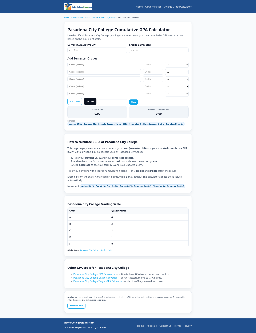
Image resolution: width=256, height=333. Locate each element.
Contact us (165, 325)
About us (152, 325)
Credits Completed (140, 44)
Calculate (90, 101)
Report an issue (76, 305)
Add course (75, 101)
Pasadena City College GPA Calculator (94, 274)
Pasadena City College (106, 17)
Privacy (188, 325)
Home (139, 6)
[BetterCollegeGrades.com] (78, 6)
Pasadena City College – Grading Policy (96, 250)
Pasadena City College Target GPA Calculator (98, 281)
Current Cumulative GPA (81, 44)
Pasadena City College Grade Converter (95, 277)
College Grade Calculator (178, 6)
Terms (177, 325)
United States (90, 17)
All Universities (153, 6)
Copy (133, 102)
